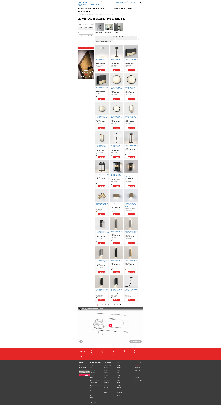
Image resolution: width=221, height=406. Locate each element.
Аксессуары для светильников (98, 33)
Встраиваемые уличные (108, 363)
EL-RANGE (119, 377)
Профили (92, 375)
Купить (103, 70)
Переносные (106, 382)
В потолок (91, 27)
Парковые (106, 367)
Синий (91, 397)
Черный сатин (93, 402)
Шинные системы (93, 382)
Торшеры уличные (107, 365)
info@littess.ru (95, 4)
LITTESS (82, 2)
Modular (118, 390)
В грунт (80, 27)
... (111, 304)
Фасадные (106, 372)
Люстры (91, 365)
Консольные (106, 390)
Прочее (105, 392)
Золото (91, 390)
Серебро (92, 395)
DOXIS (118, 372)
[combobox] (138, 44)
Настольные (92, 370)
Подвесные (92, 363)
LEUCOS (118, 385)
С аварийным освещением (95, 380)
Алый (91, 387)
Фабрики (130, 8)
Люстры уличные (107, 380)
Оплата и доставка (131, 2)
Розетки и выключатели (119, 8)
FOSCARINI (119, 380)
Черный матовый (93, 399)
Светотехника (119, 363)
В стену (85, 27)
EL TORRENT (119, 375)
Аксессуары (108, 8)
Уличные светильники (98, 8)
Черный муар (92, 400)
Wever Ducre (119, 395)
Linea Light (119, 387)
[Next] (117, 305)
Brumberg (118, 370)
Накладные (92, 372)
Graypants (119, 382)
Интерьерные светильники (84, 8)
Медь (91, 392)
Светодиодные (106, 370)
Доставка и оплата (82, 367)
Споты (91, 377)
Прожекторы (106, 375)
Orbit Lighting (119, 392)
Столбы (105, 377)
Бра (91, 367)
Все (121, 304)
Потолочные (106, 387)
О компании (81, 362)
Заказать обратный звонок (121, 2)
